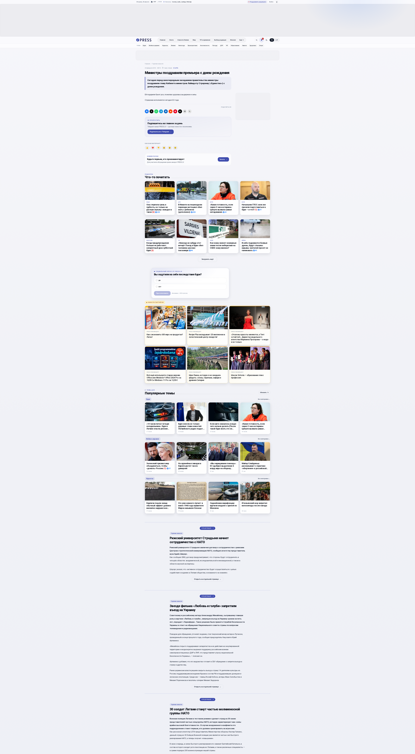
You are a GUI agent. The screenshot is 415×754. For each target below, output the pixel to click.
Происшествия (192, 45)
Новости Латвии (183, 40)
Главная (162, 40)
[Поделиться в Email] (185, 111)
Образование (235, 45)
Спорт (261, 45)
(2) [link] (152, 250)
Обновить (264, 392)
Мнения (233, 40)
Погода (214, 45)
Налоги (244, 45)
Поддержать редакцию (257, 2)
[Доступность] (276, 1)
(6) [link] (153, 212)
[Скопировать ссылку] (190, 111)
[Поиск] (256, 40)
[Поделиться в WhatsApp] (156, 111)
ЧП (227, 45)
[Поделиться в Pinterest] (175, 111)
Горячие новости (157, 64)
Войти (271, 2)
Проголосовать (162, 293)
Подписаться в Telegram (161, 132)
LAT (276, 40)
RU (272, 40)
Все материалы (264, 399)
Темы (139, 45)
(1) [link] (256, 209)
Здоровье (253, 45)
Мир (194, 40)
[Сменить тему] (266, 40)
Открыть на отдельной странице (207, 579)
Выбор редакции (220, 40)
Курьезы (165, 45)
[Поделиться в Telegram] (161, 111)
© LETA (175, 68)
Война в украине (154, 45)
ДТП (221, 45)
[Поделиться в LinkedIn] (166, 111)
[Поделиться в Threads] (180, 111)
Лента (171, 40)
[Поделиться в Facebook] (147, 111)
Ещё (240, 40)
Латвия (173, 45)
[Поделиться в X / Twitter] (151, 111)
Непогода (181, 45)
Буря (144, 45)
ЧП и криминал (205, 40)
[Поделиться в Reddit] (170, 111)
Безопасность (204, 45)
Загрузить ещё (207, 259)
